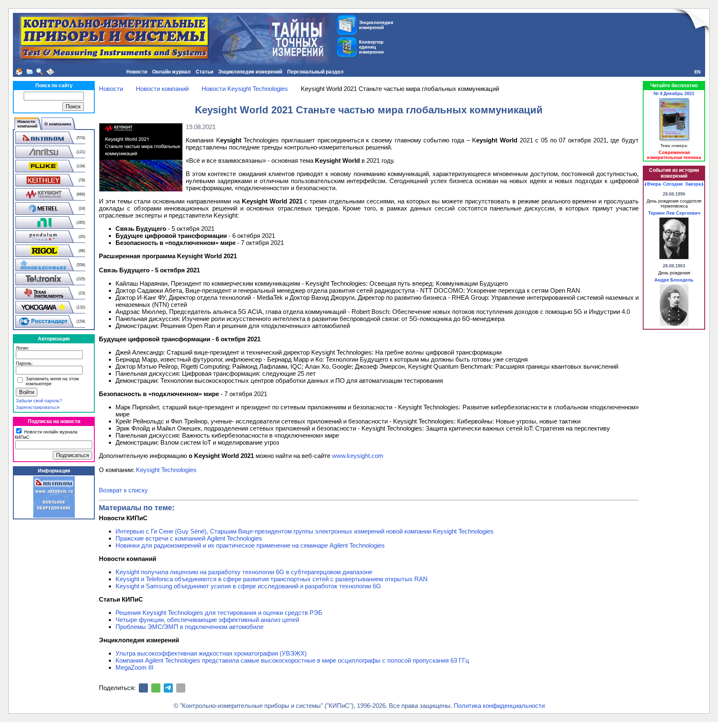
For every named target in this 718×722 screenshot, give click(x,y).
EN (697, 71)
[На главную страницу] (19, 72)
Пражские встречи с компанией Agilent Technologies (189, 538)
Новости (136, 72)
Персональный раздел (315, 72)
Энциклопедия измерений (250, 72)
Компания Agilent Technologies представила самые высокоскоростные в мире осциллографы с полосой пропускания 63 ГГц (292, 660)
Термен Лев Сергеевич (674, 212)
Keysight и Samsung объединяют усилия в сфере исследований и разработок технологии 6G (248, 586)
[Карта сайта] (50, 72)
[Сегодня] (672, 184)
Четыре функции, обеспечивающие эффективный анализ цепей (207, 619)
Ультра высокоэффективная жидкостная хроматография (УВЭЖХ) (211, 653)
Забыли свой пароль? (39, 400)
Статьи (204, 72)
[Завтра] (694, 184)
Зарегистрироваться (37, 407)
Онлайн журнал (171, 72)
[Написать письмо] (29, 72)
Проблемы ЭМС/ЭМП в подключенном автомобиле (189, 626)
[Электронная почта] (180, 688)
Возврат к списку (123, 490)
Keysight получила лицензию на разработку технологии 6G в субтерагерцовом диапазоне (244, 571)
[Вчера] (652, 184)
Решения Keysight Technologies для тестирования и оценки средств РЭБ (219, 612)
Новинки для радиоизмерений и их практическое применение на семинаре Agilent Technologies (250, 545)
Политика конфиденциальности (499, 705)
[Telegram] (168, 688)
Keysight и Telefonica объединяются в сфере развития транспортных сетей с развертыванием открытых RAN (272, 578)
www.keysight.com (358, 455)
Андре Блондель (673, 279)
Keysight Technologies (166, 469)
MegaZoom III (134, 667)
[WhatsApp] (155, 688)
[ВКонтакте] (143, 688)
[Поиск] (40, 72)
